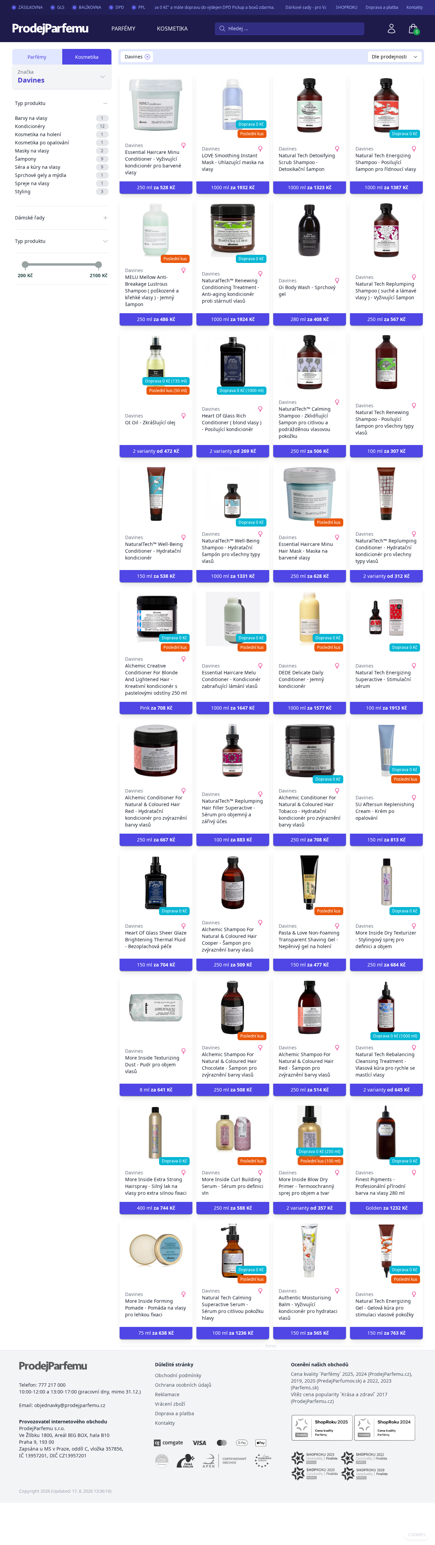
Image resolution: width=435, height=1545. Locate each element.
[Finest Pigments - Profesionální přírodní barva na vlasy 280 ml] (386, 1132)
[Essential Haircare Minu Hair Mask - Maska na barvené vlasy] (310, 494)
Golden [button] (386, 1208)
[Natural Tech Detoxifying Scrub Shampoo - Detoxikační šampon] (310, 105)
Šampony (59, 159)
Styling (59, 191)
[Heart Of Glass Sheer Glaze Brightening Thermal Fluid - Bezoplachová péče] (156, 882)
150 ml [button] (156, 576)
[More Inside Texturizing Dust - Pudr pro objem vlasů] (156, 1007)
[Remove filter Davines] (147, 56)
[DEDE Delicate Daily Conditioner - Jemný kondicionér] (310, 619)
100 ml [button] (386, 451)
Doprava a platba (382, 7)
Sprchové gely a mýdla (59, 175)
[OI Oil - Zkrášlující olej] (156, 362)
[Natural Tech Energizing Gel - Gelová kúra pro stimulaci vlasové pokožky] (386, 1251)
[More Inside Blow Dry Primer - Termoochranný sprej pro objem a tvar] (310, 1132)
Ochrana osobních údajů (183, 1385)
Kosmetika (172, 28)
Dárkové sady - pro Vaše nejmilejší (307, 7)
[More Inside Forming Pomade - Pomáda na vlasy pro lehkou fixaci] (156, 1251)
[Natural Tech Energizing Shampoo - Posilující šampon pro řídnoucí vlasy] (386, 105)
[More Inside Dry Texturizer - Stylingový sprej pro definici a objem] (386, 882)
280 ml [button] (310, 319)
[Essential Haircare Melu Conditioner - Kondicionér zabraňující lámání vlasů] (233, 619)
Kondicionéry (60, 126)
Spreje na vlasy (59, 183)
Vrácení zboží (170, 1404)
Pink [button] (156, 708)
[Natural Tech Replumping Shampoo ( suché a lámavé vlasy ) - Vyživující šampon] (386, 230)
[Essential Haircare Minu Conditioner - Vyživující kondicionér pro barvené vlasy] (156, 105)
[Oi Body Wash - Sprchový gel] (310, 230)
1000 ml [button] (233, 187)
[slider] (25, 264)
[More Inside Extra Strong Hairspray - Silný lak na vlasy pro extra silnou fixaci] (156, 1132)
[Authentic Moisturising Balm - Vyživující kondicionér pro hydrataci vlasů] (310, 1251)
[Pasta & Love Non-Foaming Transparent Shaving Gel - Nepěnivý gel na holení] (310, 882)
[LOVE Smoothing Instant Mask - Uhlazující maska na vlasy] (233, 105)
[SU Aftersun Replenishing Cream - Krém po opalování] (386, 751)
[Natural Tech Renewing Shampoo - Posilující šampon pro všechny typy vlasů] (386, 362)
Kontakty (414, 7)
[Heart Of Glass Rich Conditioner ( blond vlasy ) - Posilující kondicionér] (233, 362)
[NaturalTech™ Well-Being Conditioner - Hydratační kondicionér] (156, 494)
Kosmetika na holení (59, 134)
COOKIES (416, 1535)
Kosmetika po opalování (59, 142)
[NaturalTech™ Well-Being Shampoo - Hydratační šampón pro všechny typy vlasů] (233, 494)
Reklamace (167, 1394)
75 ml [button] (156, 1333)
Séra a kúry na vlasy (59, 167)
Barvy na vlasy (59, 118)
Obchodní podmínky (178, 1375)
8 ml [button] (156, 1089)
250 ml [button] (156, 187)
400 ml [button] (156, 1208)
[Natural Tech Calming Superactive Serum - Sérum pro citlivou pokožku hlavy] (233, 1251)
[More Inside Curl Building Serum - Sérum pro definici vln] (233, 1132)
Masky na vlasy (59, 150)
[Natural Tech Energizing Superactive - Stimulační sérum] (386, 619)
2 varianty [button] (156, 451)
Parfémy (123, 28)
